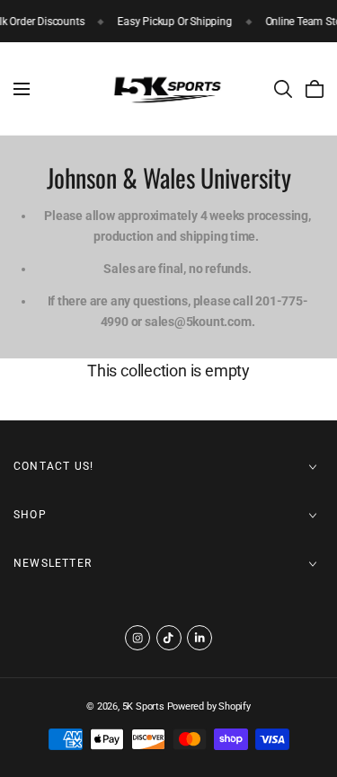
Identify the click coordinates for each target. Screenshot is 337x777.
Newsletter (52, 563)
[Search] (283, 89)
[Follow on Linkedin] (199, 637)
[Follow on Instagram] (137, 637)
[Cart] (315, 89)
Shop (30, 514)
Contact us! (53, 466)
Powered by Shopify (209, 706)
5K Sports (143, 706)
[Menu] (21, 89)
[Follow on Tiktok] (169, 637)
